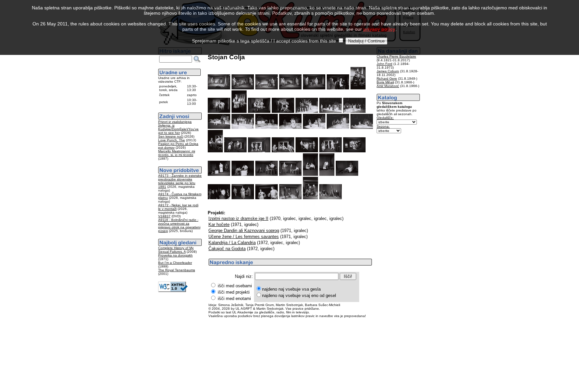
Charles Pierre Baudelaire (396, 56)
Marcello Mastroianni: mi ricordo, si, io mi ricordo (176, 153)
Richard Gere (387, 78)
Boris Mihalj (385, 82)
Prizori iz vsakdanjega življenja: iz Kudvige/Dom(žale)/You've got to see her (178, 127)
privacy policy (379, 29)
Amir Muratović (388, 86)
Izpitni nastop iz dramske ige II (238, 218)
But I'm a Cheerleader (175, 263)
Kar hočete (219, 224)
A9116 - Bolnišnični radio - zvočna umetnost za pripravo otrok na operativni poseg (179, 225)
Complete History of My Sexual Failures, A (176, 249)
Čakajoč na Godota (227, 248)
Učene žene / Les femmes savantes (243, 236)
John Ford (384, 64)
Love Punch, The (171, 140)
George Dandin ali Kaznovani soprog (243, 230)
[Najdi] (197, 59)
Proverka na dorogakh (175, 255)
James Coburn (388, 71)
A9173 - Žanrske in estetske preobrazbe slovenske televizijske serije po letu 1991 (180, 181)
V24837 (164, 216)
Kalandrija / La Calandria (232, 242)
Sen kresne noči (170, 136)
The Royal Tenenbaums (176, 270)
